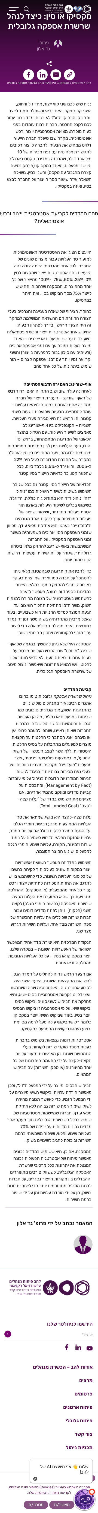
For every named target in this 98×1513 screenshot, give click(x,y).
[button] (84, 1499)
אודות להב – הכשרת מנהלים (63, 1367)
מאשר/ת (62, 1504)
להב (88, 83)
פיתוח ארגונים (78, 1407)
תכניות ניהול (79, 1447)
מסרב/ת (36, 1504)
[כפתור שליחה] (8, 1334)
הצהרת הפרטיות (47, 1493)
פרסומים (77, 83)
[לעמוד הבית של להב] (49, 1289)
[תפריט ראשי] (13, 8)
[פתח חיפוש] (26, 9)
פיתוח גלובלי (79, 1420)
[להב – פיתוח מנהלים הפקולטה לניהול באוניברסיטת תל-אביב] (65, 9)
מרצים (86, 1380)
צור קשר (84, 1434)
